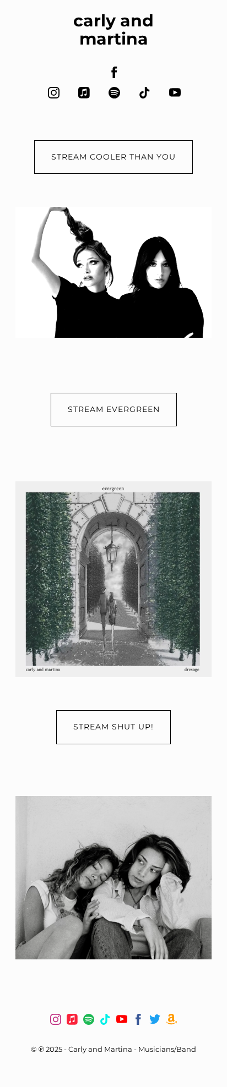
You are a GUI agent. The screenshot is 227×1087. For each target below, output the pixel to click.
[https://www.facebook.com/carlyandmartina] (114, 72)
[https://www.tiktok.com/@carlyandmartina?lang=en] (144, 92)
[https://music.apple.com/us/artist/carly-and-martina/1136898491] (84, 92)
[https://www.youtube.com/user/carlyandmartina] (175, 92)
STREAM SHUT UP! (113, 727)
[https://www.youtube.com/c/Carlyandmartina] (121, 1021)
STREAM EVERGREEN (114, 409)
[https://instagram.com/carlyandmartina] (54, 92)
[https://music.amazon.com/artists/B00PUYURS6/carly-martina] (171, 1021)
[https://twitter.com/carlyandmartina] (154, 1021)
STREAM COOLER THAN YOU (113, 157)
